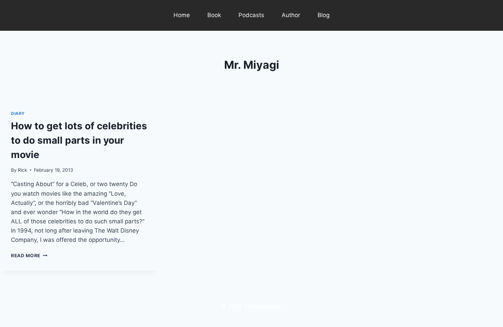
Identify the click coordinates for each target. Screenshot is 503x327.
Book (214, 15)
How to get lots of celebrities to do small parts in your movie (79, 140)
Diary (18, 113)
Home (181, 15)
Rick (22, 170)
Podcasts (251, 15)
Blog (324, 15)
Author (291, 15)
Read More (29, 255)
